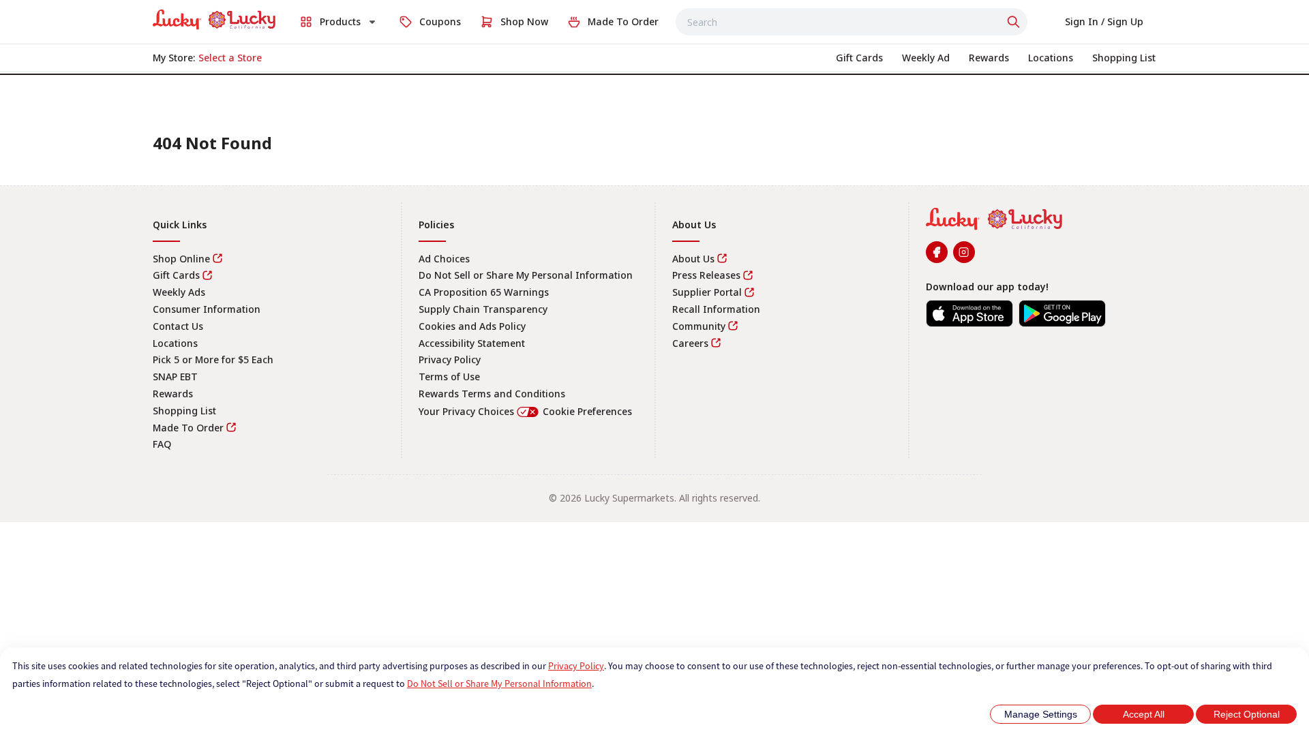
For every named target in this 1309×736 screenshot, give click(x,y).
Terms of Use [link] (449, 376)
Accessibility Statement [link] (472, 343)
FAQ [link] (162, 444)
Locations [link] (175, 343)
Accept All (1143, 714)
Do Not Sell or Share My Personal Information (499, 683)
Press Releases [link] (706, 275)
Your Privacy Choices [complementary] (525, 411)
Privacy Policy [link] (450, 359)
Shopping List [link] (184, 410)
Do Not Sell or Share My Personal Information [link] (526, 275)
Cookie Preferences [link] (587, 411)
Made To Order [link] (188, 427)
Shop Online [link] (181, 258)
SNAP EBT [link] (175, 376)
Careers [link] (690, 343)
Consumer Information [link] (206, 309)
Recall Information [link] (716, 309)
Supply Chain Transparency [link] (483, 309)
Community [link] (698, 326)
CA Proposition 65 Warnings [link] (484, 292)
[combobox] (851, 21)
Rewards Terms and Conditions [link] (492, 393)
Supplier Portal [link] (707, 292)
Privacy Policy (576, 666)
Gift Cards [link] (176, 275)
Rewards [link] (173, 393)
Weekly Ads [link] (179, 292)
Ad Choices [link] (444, 258)
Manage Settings (1040, 714)
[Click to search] (1015, 21)
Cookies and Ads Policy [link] (472, 326)
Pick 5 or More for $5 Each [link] (213, 359)
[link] (214, 20)
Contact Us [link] (178, 326)
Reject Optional (1247, 714)
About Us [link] (693, 258)
